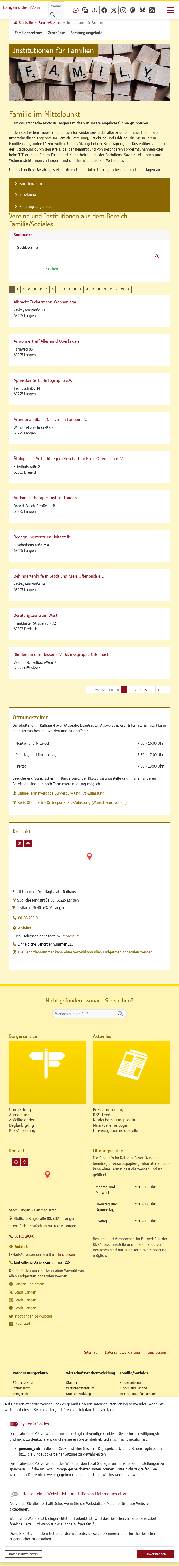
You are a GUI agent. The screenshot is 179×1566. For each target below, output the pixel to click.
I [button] (64, 289)
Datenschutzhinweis (23, 1554)
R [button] (99, 289)
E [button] (41, 289)
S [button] (105, 289)
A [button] (17, 289)
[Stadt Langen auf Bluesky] (142, 10)
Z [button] (129, 289)
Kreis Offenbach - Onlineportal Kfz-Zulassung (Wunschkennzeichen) (72, 802)
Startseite (26, 22)
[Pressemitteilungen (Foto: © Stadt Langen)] (131, 1072)
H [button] (59, 289)
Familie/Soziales (50, 22)
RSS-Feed (22, 1324)
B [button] (23, 289)
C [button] (29, 289)
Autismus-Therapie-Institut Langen (45, 497)
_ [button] (12, 289)
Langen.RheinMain (29, 1284)
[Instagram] (123, 10)
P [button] (93, 289)
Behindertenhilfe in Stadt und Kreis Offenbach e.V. (59, 575)
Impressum (70, 936)
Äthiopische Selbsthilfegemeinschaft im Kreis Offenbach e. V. (69, 458)
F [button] (46, 289)
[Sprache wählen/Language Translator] (85, 10)
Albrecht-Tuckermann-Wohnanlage (45, 301)
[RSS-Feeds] (152, 10)
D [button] (35, 289)
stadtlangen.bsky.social (33, 1316)
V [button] (116, 289)
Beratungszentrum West (35, 615)
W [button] (122, 289)
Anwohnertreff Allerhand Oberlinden (46, 341)
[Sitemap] (94, 10)
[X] (113, 10)
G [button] (53, 289)
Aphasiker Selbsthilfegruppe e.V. (43, 380)
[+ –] (89, 860)
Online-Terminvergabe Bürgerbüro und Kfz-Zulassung (61, 793)
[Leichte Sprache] (75, 10)
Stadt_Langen (25, 1292)
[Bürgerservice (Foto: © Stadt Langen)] (47, 1072)
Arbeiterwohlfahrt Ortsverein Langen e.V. (50, 419)
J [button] (69, 289)
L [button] (81, 289)
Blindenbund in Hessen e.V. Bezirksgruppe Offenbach (61, 654)
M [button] (87, 289)
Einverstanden (155, 1554)
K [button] (75, 289)
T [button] (111, 289)
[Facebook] (104, 10)
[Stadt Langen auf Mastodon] (133, 10)
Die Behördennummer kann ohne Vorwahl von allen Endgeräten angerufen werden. (86, 952)
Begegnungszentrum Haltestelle (42, 536)
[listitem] (89, 183)
